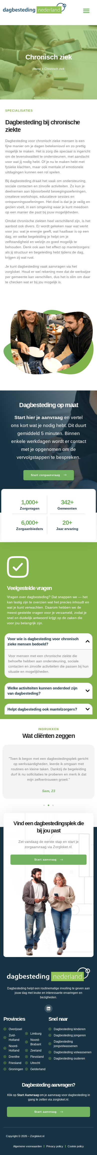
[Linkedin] (48, 1008)
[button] (86, 10)
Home (37, 69)
